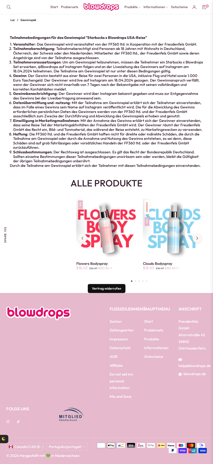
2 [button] (135, 281)
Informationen (156, 347)
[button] (10, 7)
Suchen (116, 321)
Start (148, 321)
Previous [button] (82, 238)
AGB (113, 356)
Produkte (151, 339)
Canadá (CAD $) (27, 446)
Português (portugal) (65, 446)
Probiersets (153, 330)
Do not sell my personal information (121, 381)
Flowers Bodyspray (92, 264)
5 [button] (146, 281)
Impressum (119, 339)
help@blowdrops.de (194, 365)
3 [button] (139, 281)
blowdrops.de (194, 373)
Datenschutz (120, 347)
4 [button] (143, 281)
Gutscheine (153, 356)
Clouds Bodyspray (157, 264)
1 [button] (131, 281)
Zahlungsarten (122, 330)
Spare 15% (5, 235)
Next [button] (197, 238)
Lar (12, 20)
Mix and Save (120, 396)
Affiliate (116, 365)
